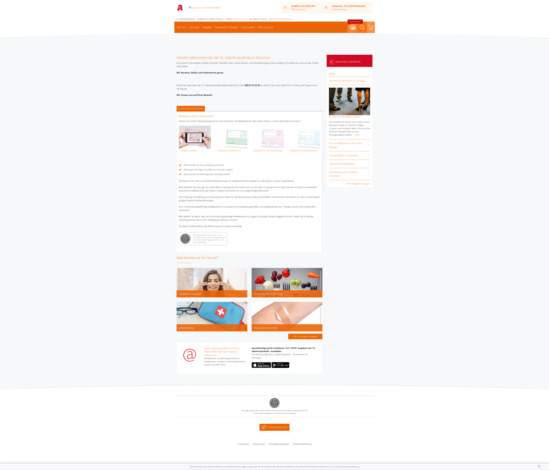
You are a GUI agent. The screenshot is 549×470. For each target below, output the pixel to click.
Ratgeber (207, 27)
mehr (357, 134)
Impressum (244, 444)
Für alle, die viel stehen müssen (345, 116)
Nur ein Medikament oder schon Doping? (345, 145)
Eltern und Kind (265, 27)
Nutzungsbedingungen (279, 444)
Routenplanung (339, 9)
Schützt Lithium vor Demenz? (343, 155)
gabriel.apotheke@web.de (280, 19)
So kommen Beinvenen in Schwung (347, 80)
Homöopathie (248, 27)
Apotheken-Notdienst (348, 61)
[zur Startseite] (204, 7)
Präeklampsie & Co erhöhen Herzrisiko (343, 174)
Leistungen (194, 27)
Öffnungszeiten (298, 9)
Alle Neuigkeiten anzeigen (358, 183)
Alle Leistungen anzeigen (305, 336)
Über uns (181, 27)
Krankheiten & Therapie (226, 27)
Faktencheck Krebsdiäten (342, 163)
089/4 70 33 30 (240, 19)
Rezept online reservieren (191, 108)
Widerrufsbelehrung (302, 444)
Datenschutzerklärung (349, 466)
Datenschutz (259, 444)
